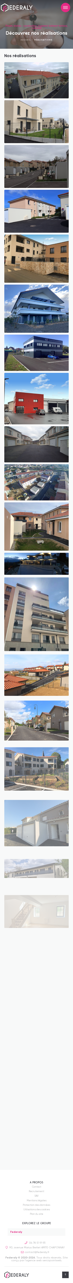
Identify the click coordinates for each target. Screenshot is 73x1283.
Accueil (26, 40)
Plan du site (36, 1214)
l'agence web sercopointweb (43, 1260)
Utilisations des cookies (36, 1209)
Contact (36, 1187)
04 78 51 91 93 (36, 1243)
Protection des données (36, 1205)
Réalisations (43, 40)
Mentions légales (36, 1200)
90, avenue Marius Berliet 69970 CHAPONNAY (37, 1247)
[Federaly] (19, 7)
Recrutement (36, 1191)
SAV (36, 1196)
